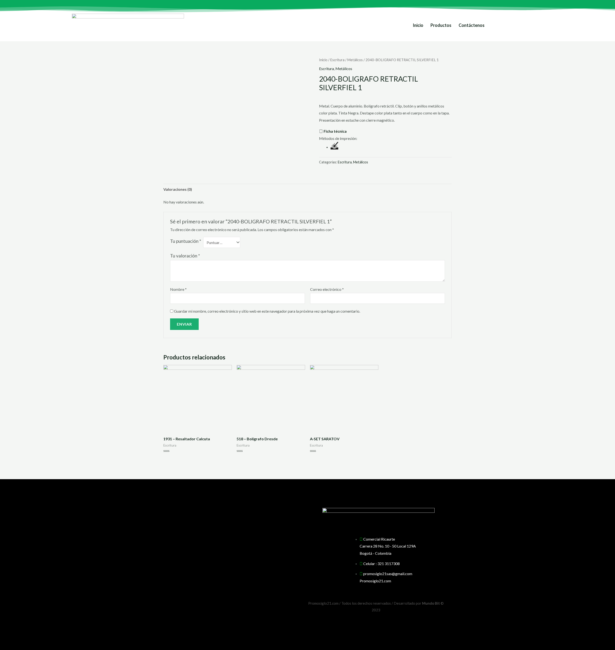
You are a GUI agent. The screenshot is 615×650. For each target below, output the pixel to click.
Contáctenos (472, 25)
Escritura (337, 60)
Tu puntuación (185, 241)
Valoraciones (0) (177, 189)
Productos (440, 25)
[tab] (177, 189)
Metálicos (355, 60)
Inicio (418, 25)
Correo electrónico (327, 289)
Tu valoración (185, 255)
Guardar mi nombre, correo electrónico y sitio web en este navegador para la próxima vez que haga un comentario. (267, 311)
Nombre (178, 289)
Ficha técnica (335, 131)
